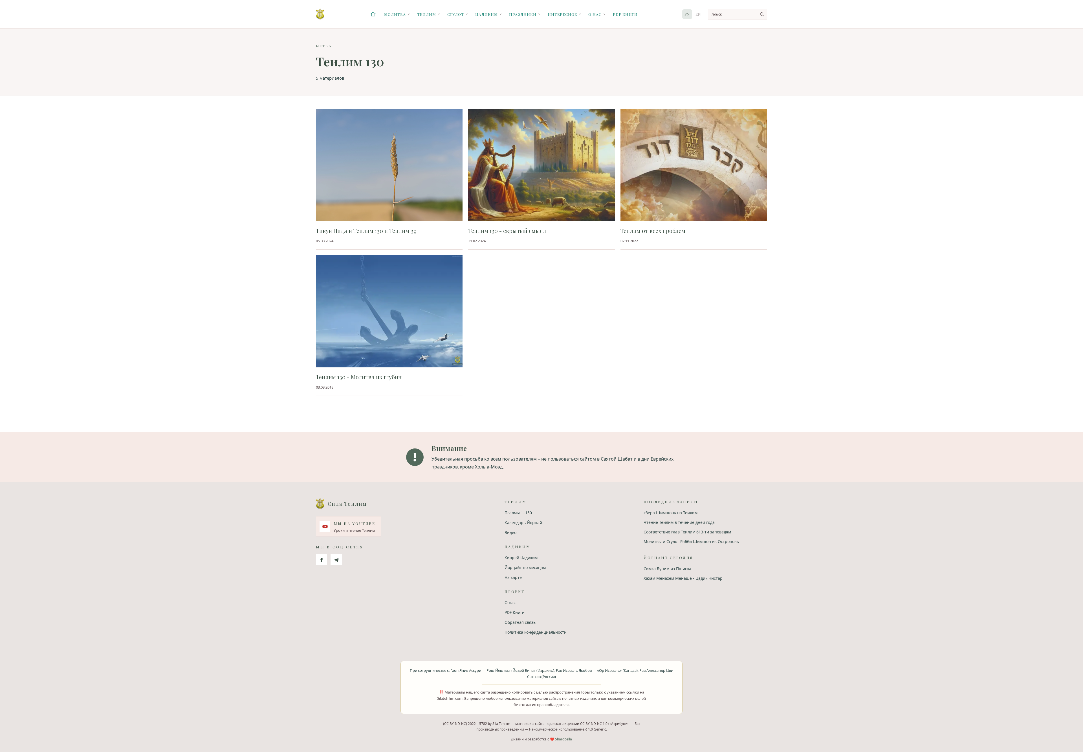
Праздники (522, 14)
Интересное (562, 14)
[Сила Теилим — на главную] (320, 14)
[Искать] (761, 14)
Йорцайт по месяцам (525, 567)
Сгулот (455, 14)
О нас (595, 14)
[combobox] (737, 14)
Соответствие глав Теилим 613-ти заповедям (687, 532)
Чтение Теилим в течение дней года (679, 522)
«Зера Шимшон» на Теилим (670, 512)
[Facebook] (321, 559)
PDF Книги (625, 14)
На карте (513, 577)
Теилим (426, 14)
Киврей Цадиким (521, 557)
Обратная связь (520, 622)
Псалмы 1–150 (518, 512)
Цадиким (486, 14)
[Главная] (373, 14)
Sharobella (563, 739)
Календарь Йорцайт (524, 522)
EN (698, 14)
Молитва (395, 14)
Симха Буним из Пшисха (667, 568)
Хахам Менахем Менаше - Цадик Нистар (683, 578)
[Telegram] (336, 559)
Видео (510, 532)
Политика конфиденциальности (536, 632)
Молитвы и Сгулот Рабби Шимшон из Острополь (691, 541)
